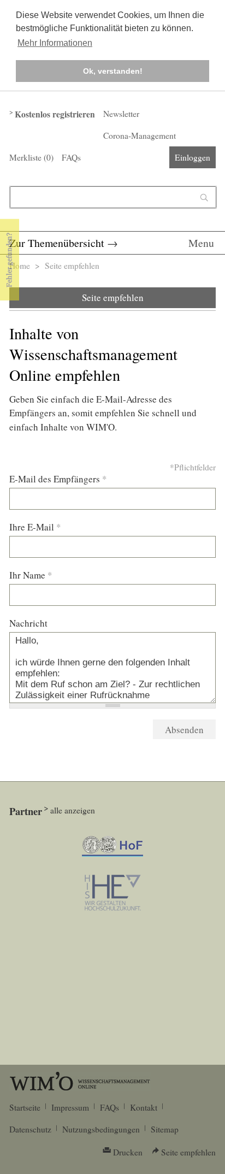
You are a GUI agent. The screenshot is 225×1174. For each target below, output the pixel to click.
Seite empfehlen (113, 297)
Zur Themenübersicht (56, 242)
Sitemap (165, 1129)
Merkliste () (31, 157)
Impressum (70, 1107)
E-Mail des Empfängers (58, 479)
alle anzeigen (72, 810)
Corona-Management (139, 135)
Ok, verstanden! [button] (113, 71)
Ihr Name (30, 575)
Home (19, 265)
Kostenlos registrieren (55, 114)
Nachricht (28, 623)
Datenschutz (30, 1129)
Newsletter (121, 113)
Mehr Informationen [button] (54, 43)
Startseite (24, 1107)
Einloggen (192, 157)
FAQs (71, 157)
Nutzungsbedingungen (101, 1129)
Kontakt (143, 1107)
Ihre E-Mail (35, 527)
